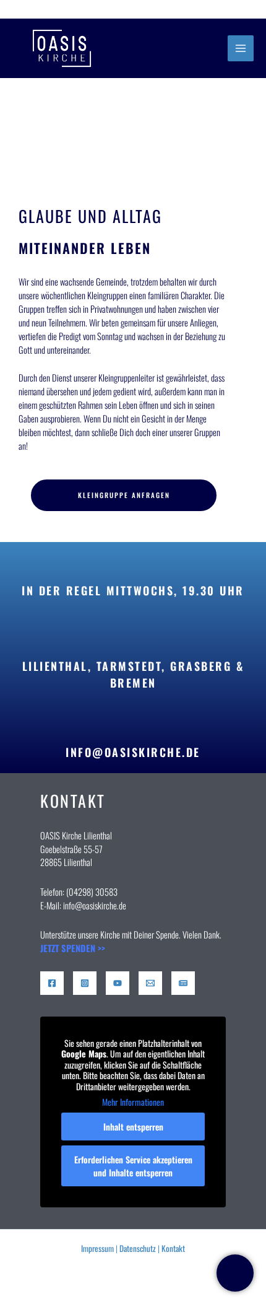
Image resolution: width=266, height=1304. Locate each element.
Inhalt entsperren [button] (133, 1126)
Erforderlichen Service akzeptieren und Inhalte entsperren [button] (133, 1166)
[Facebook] (52, 983)
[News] (183, 983)
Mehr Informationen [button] (133, 1102)
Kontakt (173, 1248)
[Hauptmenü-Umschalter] (241, 48)
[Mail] (150, 983)
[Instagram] (85, 983)
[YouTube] (117, 983)
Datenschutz (137, 1248)
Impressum (97, 1248)
